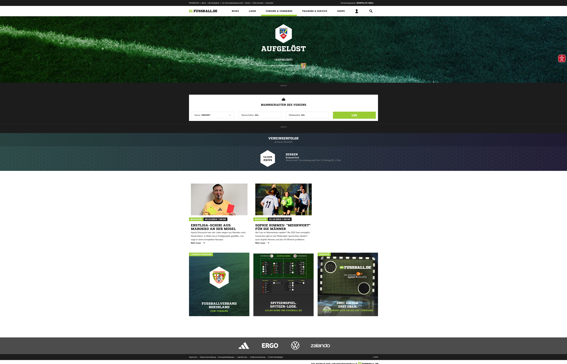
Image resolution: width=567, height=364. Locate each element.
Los (354, 115)
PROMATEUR (194, 3)
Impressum (193, 357)
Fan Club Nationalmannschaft (232, 3)
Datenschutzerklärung (208, 357)
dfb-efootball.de (213, 3)
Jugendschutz (242, 357)
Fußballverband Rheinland (287, 65)
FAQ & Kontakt (258, 3)
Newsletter (269, 3)
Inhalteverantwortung (257, 357)
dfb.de (204, 3)
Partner (247, 3)
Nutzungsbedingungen (226, 357)
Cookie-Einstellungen (275, 357)
